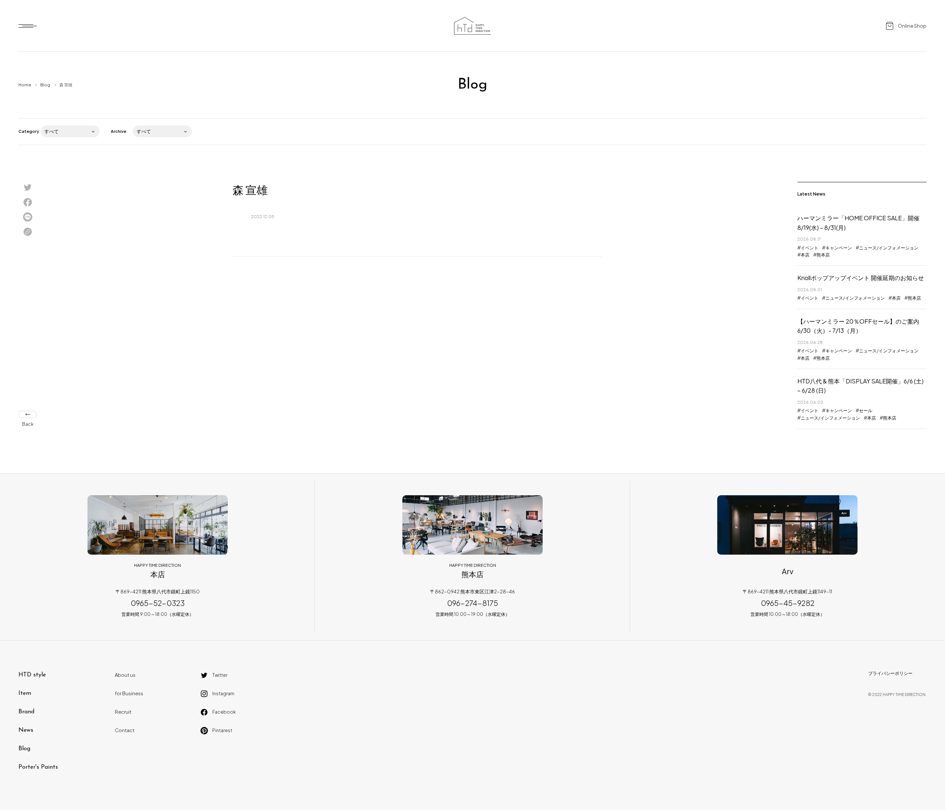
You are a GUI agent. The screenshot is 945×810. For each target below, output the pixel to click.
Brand (26, 712)
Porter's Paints (38, 767)
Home (24, 84)
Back (28, 424)
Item (24, 693)
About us (125, 675)
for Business (129, 693)
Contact (124, 730)
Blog (45, 84)
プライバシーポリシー (890, 673)
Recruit (123, 712)
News (25, 730)
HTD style (32, 675)
